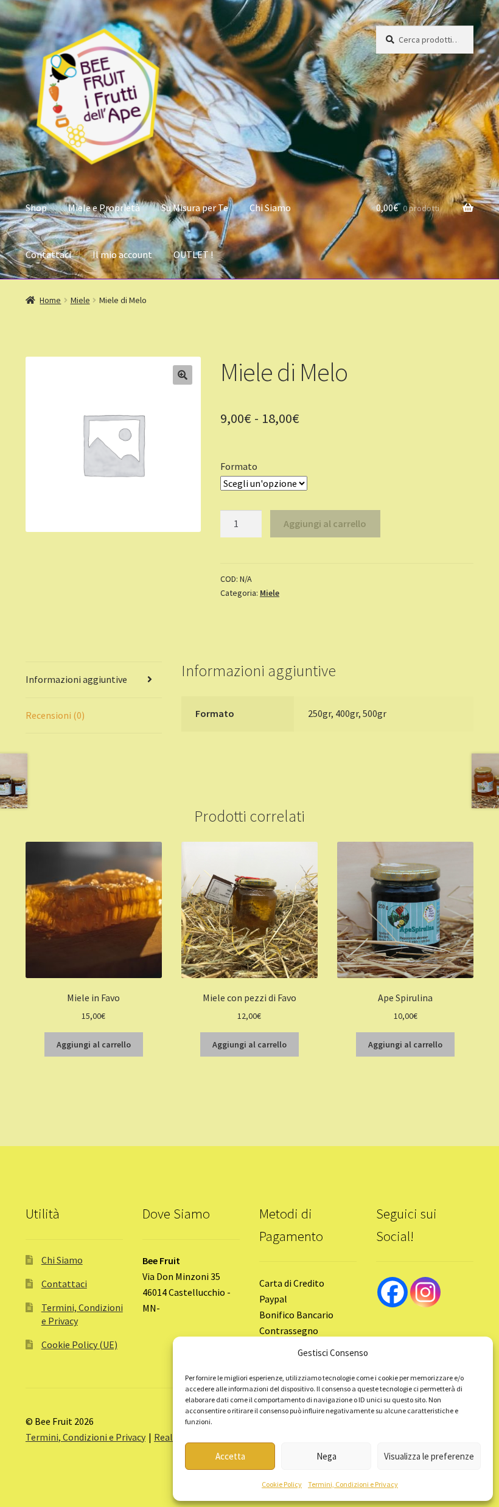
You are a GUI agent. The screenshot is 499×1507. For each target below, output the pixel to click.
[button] (182, 375)
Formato (238, 466)
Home (50, 300)
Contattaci (48, 254)
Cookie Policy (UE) (79, 1344)
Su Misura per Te (194, 207)
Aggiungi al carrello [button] (94, 1044)
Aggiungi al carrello (325, 523)
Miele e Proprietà (104, 207)
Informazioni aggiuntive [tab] (76, 679)
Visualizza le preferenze (429, 1456)
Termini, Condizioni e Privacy (353, 1484)
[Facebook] (392, 1292)
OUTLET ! (193, 254)
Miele (80, 300)
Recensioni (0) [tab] (55, 715)
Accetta (230, 1456)
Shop (36, 207)
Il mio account (122, 254)
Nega (326, 1456)
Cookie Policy (282, 1484)
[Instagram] (425, 1292)
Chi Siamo (270, 207)
